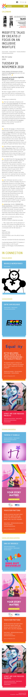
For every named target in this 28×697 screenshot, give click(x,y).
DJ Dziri (13, 129)
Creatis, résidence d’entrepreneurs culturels (12, 71)
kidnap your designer (22, 694)
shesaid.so (20, 120)
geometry (13, 694)
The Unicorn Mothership (12, 103)
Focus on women (5, 51)
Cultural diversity (12, 51)
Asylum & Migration (15, 372)
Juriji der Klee (7, 204)
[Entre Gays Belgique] (14, 323)
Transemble (23, 185)
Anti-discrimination (18, 371)
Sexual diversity (14, 307)
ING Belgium (11, 73)
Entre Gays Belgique (12, 304)
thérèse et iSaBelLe (12, 435)
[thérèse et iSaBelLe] (14, 451)
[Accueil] (6, 6)
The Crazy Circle (19, 159)
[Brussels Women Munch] (14, 281)
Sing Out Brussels (11, 543)
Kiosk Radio (10, 132)
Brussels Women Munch (13, 263)
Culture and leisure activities (7, 53)
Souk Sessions (6, 134)
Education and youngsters (9, 371)
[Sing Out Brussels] (14, 561)
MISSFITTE (4, 75)
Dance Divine (9, 148)
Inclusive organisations (21, 51)
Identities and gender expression (10, 420)
